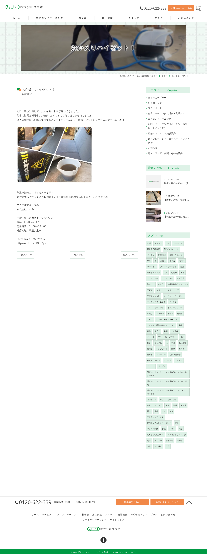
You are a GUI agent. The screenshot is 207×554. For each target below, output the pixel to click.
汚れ (165, 272)
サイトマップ (117, 519)
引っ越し (158, 446)
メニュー (150, 366)
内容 (149, 446)
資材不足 (180, 278)
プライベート (155, 108)
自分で (157, 331)
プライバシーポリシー (167, 337)
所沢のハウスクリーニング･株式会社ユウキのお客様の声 (167, 374)
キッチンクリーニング (156, 302)
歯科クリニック (175, 255)
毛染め (174, 272)
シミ (167, 243)
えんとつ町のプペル (155, 434)
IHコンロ (158, 440)
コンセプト (151, 399)
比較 (180, 428)
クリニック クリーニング (167, 290)
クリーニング (167, 278)
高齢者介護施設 (153, 249)
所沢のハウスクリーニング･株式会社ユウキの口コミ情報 (167, 392)
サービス (162, 366)
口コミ (172, 428)
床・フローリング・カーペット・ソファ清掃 (169, 140)
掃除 (173, 348)
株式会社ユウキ (153, 360)
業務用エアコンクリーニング (159, 423)
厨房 (149, 411)
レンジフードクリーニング (167, 319)
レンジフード (161, 348)
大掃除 (180, 440)
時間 (177, 423)
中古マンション (153, 296)
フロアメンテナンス (155, 417)
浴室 (167, 405)
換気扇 (183, 405)
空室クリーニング (154, 405)
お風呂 (163, 261)
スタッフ (178, 360)
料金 (173, 343)
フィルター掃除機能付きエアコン (161, 325)
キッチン (173, 302)
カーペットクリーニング (174, 296)
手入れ (172, 261)
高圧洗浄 (182, 343)
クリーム (150, 337)
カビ (182, 272)
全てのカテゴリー (157, 97)
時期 (166, 331)
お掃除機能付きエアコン (178, 284)
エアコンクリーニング (159, 118)
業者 (149, 343)
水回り (150, 313)
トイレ (150, 319)
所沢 (163, 428)
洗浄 (167, 446)
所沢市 (161, 284)
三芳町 (150, 290)
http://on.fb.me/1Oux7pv (31, 243)
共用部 (150, 348)
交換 (149, 261)
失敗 (180, 325)
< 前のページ (25, 255)
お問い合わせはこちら (181, 8)
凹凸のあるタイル (171, 249)
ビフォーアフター (174, 307)
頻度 (182, 266)
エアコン (182, 348)
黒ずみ (170, 313)
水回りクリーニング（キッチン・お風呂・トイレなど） (167, 126)
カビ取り (175, 331)
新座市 (150, 354)
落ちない (150, 284)
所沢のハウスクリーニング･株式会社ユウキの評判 (167, 383)
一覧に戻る (77, 255)
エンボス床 (161, 354)
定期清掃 (162, 255)
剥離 (149, 331)
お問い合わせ (174, 354)
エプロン (160, 313)
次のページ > (129, 255)
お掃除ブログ (155, 102)
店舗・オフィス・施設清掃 (162, 133)
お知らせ (152, 148)
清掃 (175, 405)
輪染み (180, 313)
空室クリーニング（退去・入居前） (166, 113)
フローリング (152, 278)
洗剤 (149, 243)
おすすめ (169, 440)
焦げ (149, 440)
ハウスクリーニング (168, 399)
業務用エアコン (153, 272)
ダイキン (150, 255)
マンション (151, 266)
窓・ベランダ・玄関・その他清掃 (165, 153)
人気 (164, 411)
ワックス (158, 343)
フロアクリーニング (168, 266)
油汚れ (182, 261)
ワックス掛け (152, 428)
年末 (171, 411)
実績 (156, 411)
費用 (182, 337)
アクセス (167, 360)
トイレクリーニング (155, 307)
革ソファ (158, 243)
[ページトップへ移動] (189, 502)
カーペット (177, 243)
